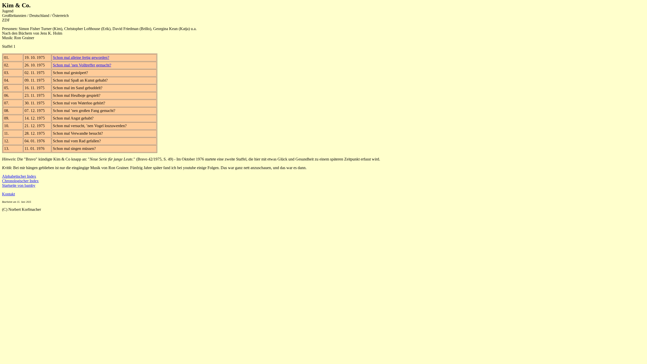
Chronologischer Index (20, 181)
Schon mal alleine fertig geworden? (81, 57)
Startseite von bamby (18, 185)
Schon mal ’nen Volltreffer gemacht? (82, 65)
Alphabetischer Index (19, 176)
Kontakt (8, 194)
